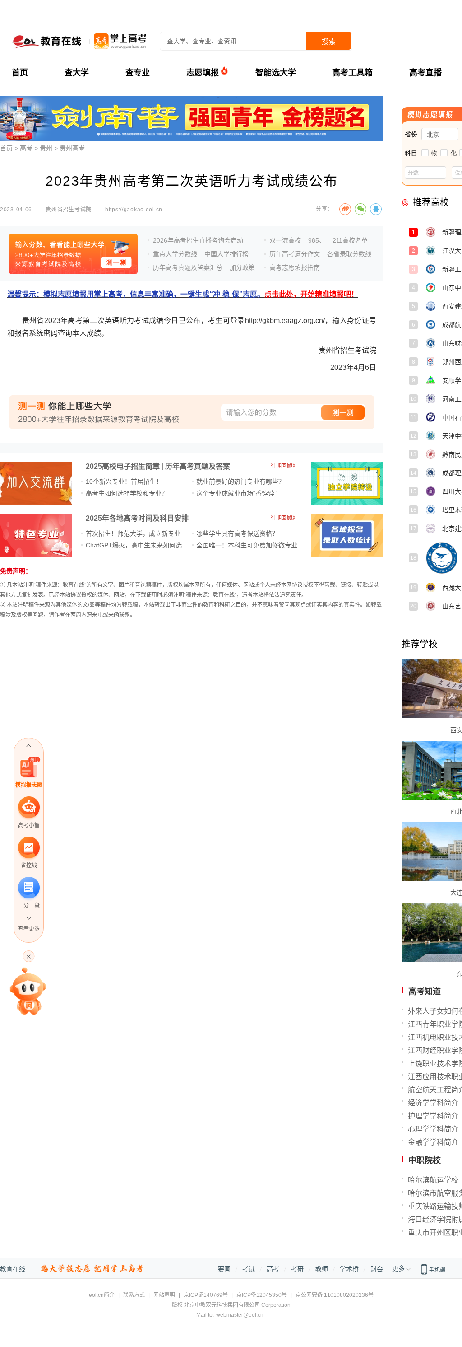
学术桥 (349, 1268)
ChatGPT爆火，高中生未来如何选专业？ (143, 545)
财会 (376, 1268)
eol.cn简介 (102, 1295)
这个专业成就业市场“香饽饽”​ (236, 493)
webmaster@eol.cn (239, 1315)
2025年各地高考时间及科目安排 (137, 518)
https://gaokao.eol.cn (133, 209)
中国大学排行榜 (226, 253)
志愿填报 (202, 72)
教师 (321, 1268)
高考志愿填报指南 (294, 267)
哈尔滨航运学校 (433, 1180)
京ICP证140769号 (206, 1295)
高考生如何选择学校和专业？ (127, 493)
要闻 (224, 1268)
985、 (316, 240)
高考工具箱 (352, 72)
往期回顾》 (284, 466)
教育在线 (12, 1268)
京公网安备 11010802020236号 (335, 1295)
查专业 (137, 72)
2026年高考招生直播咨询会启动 (198, 240)
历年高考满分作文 (294, 253)
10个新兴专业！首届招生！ (124, 481)
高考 (26, 148)
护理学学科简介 (433, 1116)
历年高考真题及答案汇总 (187, 267)
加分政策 (242, 267)
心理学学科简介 (433, 1129)
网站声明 (164, 1295)
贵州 (46, 148)
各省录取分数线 (349, 253)
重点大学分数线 (175, 253)
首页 (20, 72)
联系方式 (134, 1295)
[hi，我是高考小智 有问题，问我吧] (28, 990)
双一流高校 (285, 240)
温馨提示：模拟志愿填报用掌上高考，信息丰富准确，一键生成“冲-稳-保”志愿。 (182, 294)
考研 (297, 1268)
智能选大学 (275, 72)
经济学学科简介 (433, 1103)
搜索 (329, 41)
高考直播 (425, 72)
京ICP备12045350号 (261, 1295)
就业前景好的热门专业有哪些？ (240, 481)
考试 (248, 1268)
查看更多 (29, 928)
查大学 (77, 72)
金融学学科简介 (433, 1142)
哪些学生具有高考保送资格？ (237, 533)
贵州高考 (72, 148)
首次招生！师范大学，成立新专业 (133, 533)
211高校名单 (350, 240)
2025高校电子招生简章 (123, 466)
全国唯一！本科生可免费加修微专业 (246, 545)
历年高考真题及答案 (197, 466)
